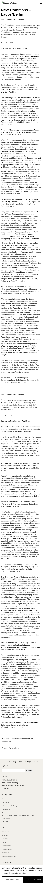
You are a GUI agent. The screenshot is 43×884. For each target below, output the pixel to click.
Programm (5, 802)
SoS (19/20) (22, 815)
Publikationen (6, 809)
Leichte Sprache (7, 849)
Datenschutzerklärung (9, 856)
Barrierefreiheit (6, 846)
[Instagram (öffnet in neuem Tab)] (4, 766)
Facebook (5, 839)
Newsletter (5, 832)
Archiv (4, 813)
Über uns (5, 821)
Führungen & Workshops (10, 806)
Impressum (5, 852)
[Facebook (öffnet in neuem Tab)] (7, 766)
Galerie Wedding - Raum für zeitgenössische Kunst (21, 762)
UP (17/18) (30, 815)
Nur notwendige (12, 879)
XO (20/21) (14, 815)
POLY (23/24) (6, 815)
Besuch (4, 799)
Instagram (5, 835)
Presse (4, 842)
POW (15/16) (6, 818)
